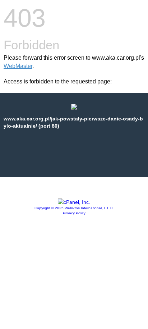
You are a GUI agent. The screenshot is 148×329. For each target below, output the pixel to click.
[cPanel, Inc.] (74, 202)
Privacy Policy (74, 213)
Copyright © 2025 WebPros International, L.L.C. (74, 208)
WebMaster (18, 66)
